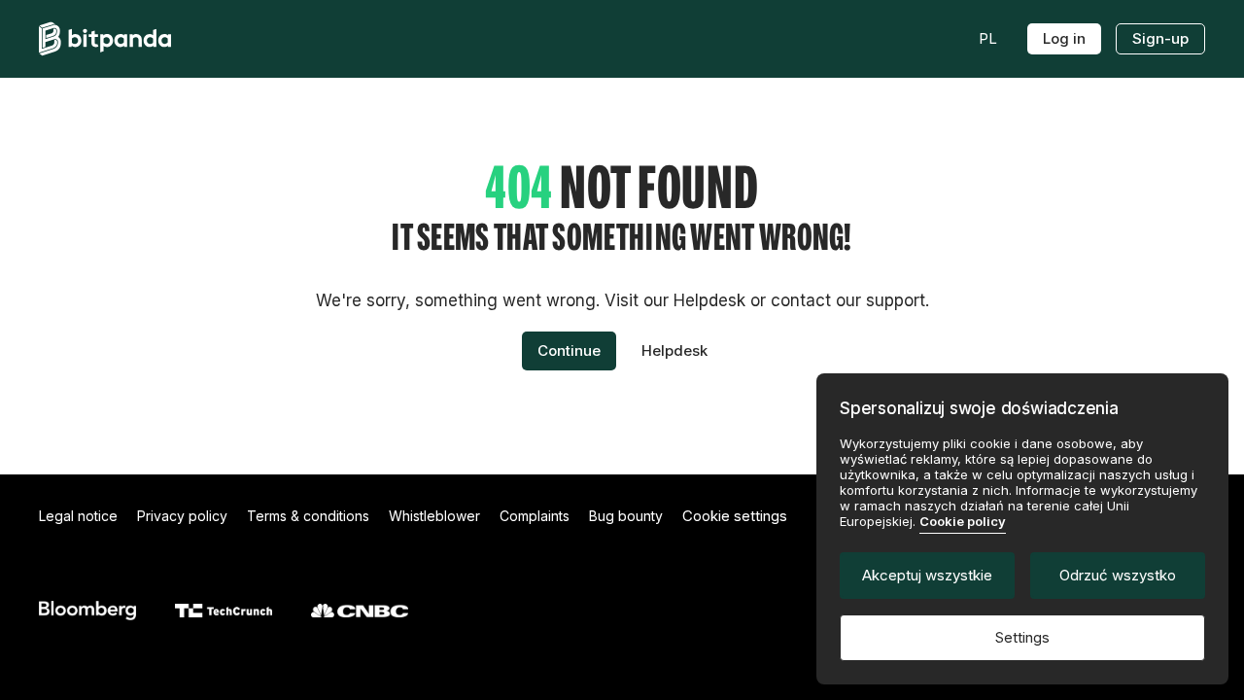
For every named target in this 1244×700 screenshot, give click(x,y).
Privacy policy (182, 516)
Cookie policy (962, 521)
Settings (1022, 637)
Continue (569, 350)
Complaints (535, 516)
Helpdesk (674, 350)
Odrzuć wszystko (1117, 575)
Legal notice (78, 516)
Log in (1064, 38)
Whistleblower (434, 516)
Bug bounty (626, 516)
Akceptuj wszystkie (927, 575)
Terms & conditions (308, 516)
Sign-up (1160, 38)
